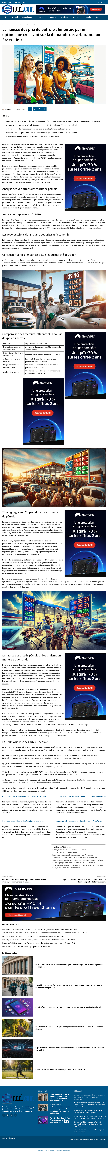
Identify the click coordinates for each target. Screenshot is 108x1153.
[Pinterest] (39, 109)
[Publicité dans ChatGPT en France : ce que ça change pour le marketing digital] (17, 1007)
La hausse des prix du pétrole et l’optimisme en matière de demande (78, 865)
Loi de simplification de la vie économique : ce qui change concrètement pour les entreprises (39, 929)
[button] (97, 17)
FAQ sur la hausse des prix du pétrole (67, 868)
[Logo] (18, 1098)
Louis (9, 110)
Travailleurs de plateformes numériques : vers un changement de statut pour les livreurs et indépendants (44, 933)
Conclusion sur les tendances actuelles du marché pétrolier (75, 857)
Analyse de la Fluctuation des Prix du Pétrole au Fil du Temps (79, 821)
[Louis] (3, 110)
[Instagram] (99, 2)
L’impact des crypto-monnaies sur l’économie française (24, 796)
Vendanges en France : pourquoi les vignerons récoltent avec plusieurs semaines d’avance (38, 940)
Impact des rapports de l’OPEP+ (65, 852)
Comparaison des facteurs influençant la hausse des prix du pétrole (78, 860)
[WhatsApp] (44, 109)
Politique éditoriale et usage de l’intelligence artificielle (54, 1150)
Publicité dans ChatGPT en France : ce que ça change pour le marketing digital (33, 936)
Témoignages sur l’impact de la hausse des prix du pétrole (75, 863)
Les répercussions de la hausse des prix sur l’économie (73, 855)
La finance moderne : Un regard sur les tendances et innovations (81, 796)
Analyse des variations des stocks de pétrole (70, 850)
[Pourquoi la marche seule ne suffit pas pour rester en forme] (17, 1069)
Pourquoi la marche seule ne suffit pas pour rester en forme (26, 946)
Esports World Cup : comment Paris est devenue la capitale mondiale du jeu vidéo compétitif (39, 943)
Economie (10, 25)
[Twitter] (105, 2)
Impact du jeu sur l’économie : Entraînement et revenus (23, 821)
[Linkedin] (102, 2)
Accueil (4, 25)
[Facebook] (96, 2)
